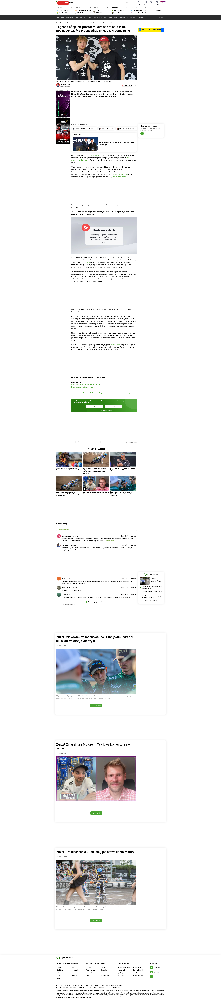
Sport (109, 987)
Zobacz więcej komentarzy (96, 602)
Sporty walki (108, 17)
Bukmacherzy (98, 17)
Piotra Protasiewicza (92, 155)
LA (145, 17)
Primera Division (90, 973)
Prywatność (88, 985)
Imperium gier (116, 987)
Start (57, 22)
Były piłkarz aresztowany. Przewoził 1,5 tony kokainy (156, 581)
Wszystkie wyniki (156, 10)
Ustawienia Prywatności (100, 985)
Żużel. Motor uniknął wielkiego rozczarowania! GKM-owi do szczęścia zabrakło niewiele (68, 493)
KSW (58, 978)
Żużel (90, 17)
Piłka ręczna (124, 17)
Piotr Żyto (86, 262)
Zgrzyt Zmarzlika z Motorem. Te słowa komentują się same (96, 493)
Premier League (90, 970)
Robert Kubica (121, 970)
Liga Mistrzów (105, 967)
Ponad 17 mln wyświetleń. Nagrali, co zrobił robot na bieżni (152, 596)
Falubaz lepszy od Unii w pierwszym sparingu (86, 384)
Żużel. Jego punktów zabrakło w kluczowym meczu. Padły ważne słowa (68, 469)
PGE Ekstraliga (105, 975)
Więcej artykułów (150, 601)
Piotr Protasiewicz (69, 22)
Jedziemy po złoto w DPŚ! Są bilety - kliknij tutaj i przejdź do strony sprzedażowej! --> (101, 393)
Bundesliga (104, 970)
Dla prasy (80, 985)
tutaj (90, 997)
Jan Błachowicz (138, 973)
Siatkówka (83, 17)
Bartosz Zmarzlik (138, 970)
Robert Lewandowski (123, 967)
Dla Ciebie (60, 17)
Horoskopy (66, 987)
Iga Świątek (121, 973)
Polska (94, 442)
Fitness (59, 975)
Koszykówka (133, 17)
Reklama (111, 985)
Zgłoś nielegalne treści (68, 604)
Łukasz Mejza (115, 345)
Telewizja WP (82, 987)
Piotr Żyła (120, 975)
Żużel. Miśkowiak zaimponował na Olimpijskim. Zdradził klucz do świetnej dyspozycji (122, 493)
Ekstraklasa (89, 967)
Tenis (76, 17)
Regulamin (118, 985)
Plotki (89, 987)
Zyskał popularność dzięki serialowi (83, 387)
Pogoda (58, 987)
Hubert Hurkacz (138, 975)
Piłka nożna (69, 17)
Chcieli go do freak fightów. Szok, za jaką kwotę (152, 592)
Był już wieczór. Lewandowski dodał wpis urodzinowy (152, 587)
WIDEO (116, 17)
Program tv (73, 987)
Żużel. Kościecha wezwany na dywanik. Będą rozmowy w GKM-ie (122, 469)
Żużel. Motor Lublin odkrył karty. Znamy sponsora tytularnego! (116, 144)
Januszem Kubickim (119, 177)
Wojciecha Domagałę (120, 174)
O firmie (74, 985)
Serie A (103, 973)
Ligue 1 (88, 975)
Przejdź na (62, 3)
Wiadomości (102, 987)
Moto (141, 17)
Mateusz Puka (65, 84)
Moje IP (95, 987)
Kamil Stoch (137, 967)
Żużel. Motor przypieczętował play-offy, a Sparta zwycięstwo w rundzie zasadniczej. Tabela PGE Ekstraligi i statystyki (95, 471)
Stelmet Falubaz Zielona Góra (84, 442)
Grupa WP (68, 985)
